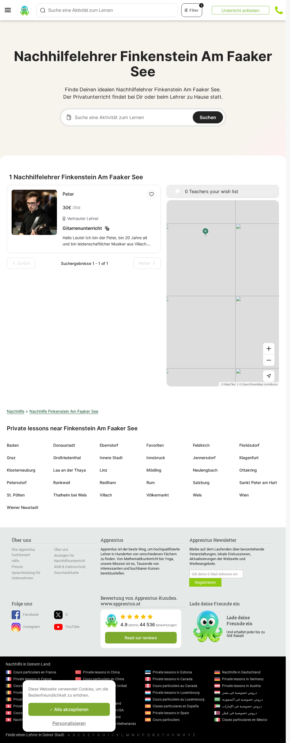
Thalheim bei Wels (70, 495)
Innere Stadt (111, 457)
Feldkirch (201, 445)
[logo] (24, 10)
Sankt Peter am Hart (258, 482)
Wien (244, 495)
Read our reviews (141, 637)
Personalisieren (69, 723)
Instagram (31, 627)
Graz (11, 457)
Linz (103, 470)
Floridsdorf (249, 445)
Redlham (108, 482)
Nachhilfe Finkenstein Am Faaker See (63, 411)
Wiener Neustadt (22, 507)
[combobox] (107, 10)
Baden (13, 445)
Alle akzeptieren (71, 709)
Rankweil (61, 482)
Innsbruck (155, 457)
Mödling (153, 470)
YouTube (72, 627)
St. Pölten (16, 495)
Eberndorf (109, 445)
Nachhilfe (15, 411)
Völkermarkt (157, 495)
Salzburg (201, 482)
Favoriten (155, 445)
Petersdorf (17, 482)
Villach (106, 495)
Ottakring (248, 470)
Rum (150, 482)
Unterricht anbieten (240, 10)
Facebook (31, 614)
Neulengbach (205, 470)
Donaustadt (64, 445)
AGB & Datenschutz (70, 567)
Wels (197, 495)
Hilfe (15, 561)
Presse (17, 567)
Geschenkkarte (66, 573)
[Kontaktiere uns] (279, 10)
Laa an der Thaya (69, 470)
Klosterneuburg (21, 470)
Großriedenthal (67, 457)
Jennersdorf (204, 457)
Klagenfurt (249, 457)
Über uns (61, 549)
